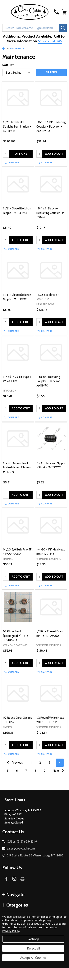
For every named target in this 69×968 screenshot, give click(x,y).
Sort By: (8, 65)
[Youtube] (22, 878)
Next (56, 770)
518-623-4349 (50, 41)
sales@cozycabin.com (21, 848)
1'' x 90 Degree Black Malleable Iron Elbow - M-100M (17, 467)
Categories (17, 905)
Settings (33, 939)
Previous (17, 762)
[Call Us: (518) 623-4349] (56, 12)
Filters (51, 72)
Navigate (15, 894)
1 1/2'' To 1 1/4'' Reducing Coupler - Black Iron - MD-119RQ (51, 126)
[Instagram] (14, 878)
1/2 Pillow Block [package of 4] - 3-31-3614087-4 (17, 636)
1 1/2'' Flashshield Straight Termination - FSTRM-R (17, 126)
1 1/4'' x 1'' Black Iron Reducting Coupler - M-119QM (51, 213)
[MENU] (4, 11)
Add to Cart (54, 153)
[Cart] (64, 12)
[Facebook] (6, 878)
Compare (13, 162)
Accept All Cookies (33, 957)
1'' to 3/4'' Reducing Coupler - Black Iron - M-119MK (49, 381)
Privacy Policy (10, 931)
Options (21, 153)
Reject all (33, 948)
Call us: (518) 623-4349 (22, 841)
